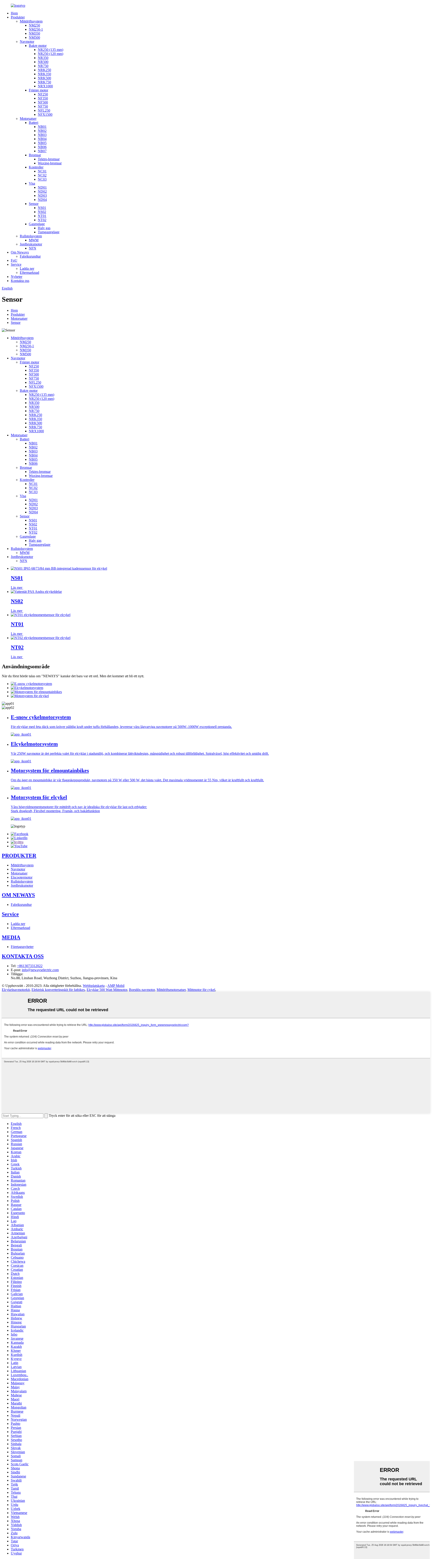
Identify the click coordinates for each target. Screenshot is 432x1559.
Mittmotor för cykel (201, 990)
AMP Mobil (115, 986)
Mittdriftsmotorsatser (171, 990)
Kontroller (36, 167)
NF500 (43, 102)
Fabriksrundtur (30, 256)
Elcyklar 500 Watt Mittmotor (107, 990)
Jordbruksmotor (31, 244)
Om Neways (20, 252)
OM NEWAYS (18, 895)
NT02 (42, 220)
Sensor (33, 204)
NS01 (42, 208)
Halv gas (44, 228)
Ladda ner (27, 268)
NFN (32, 248)
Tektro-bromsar (49, 159)
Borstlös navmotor (142, 990)
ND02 (42, 191)
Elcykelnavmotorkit (16, 990)
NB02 (42, 131)
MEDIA (11, 937)
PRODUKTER (19, 856)
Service (16, 264)
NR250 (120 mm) (50, 54)
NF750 (43, 106)
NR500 (43, 62)
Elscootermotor (21, 877)
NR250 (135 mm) (50, 50)
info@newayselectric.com (40, 970)
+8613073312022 (30, 966)
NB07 (42, 151)
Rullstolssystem (31, 236)
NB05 (42, 143)
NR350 (43, 58)
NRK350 (44, 74)
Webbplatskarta (94, 986)
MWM (33, 240)
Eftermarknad (29, 272)
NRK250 (44, 70)
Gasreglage (37, 224)
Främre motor (38, 90)
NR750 (43, 66)
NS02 (42, 212)
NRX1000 (45, 86)
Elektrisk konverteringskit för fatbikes (58, 990)
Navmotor (27, 41)
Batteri (33, 123)
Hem (14, 13)
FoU (14, 260)
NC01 (42, 171)
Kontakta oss (20, 281)
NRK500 (44, 78)
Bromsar (35, 155)
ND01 (42, 187)
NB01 (42, 127)
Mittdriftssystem (31, 21)
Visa (32, 183)
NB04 (42, 139)
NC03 (42, 179)
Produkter (18, 17)
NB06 (42, 147)
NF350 (43, 98)
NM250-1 (36, 29)
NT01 (42, 216)
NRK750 (44, 82)
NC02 (42, 175)
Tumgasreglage (48, 232)
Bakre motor (38, 46)
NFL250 (44, 110)
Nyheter (16, 277)
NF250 (43, 94)
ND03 (42, 195)
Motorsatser (28, 118)
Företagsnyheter (22, 947)
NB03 (42, 135)
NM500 (34, 37)
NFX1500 (45, 114)
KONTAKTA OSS (23, 956)
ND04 (42, 200)
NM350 (34, 33)
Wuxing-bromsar (50, 163)
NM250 (34, 25)
